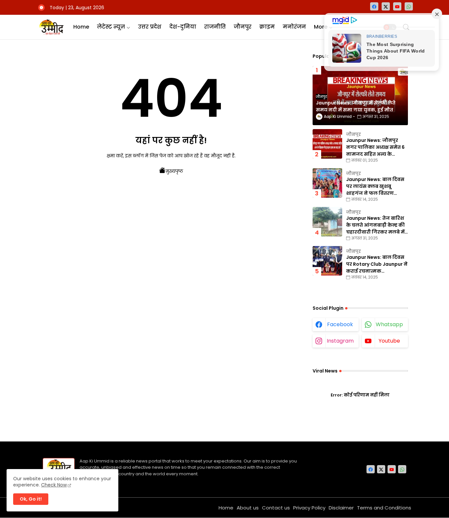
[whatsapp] (409, 6)
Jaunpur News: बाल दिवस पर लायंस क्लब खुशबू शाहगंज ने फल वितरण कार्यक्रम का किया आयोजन (375, 186)
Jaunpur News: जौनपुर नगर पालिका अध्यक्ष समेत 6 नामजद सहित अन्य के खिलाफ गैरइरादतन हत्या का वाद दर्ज (376, 147)
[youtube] (397, 6)
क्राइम (267, 27)
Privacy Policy (309, 507)
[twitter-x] (386, 6)
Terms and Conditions (384, 507)
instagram (340, 341)
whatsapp (389, 324)
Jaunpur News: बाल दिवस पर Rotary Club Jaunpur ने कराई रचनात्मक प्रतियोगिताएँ (377, 264)
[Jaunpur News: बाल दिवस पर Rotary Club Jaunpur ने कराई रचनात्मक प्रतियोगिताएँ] (327, 261)
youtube (389, 341)
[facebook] (374, 6)
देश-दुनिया (182, 27)
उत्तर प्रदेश (149, 27)
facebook (340, 324)
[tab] (81, 27)
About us (248, 507)
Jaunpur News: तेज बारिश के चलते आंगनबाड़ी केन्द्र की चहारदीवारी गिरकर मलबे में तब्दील (375, 225)
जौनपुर (242, 27)
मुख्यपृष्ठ (174, 171)
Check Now (54, 485)
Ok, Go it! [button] (31, 499)
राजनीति (215, 27)
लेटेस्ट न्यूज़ (111, 27)
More (320, 27)
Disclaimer (341, 507)
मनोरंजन (294, 27)
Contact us (276, 507)
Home (81, 27)
